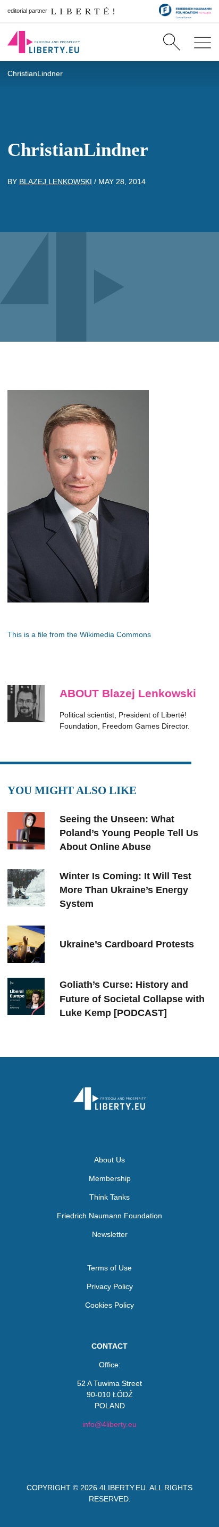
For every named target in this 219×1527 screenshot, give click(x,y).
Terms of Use (109, 1268)
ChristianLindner (35, 73)
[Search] (171, 42)
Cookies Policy (109, 1305)
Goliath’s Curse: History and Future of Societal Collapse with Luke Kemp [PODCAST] (132, 998)
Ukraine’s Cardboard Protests (127, 944)
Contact (109, 1346)
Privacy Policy (110, 1286)
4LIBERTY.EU (122, 1487)
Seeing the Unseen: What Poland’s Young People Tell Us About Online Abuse (129, 833)
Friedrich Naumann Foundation (109, 1215)
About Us (109, 1159)
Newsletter (110, 1234)
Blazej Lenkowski (55, 181)
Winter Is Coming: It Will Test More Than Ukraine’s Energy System (125, 890)
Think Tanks (109, 1197)
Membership (110, 1178)
